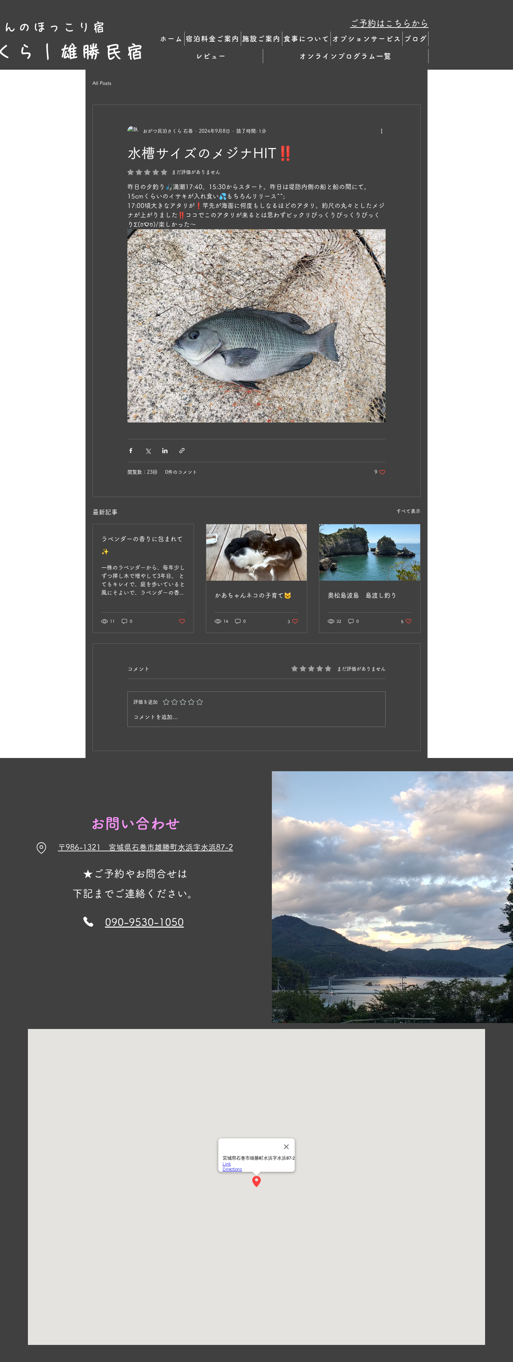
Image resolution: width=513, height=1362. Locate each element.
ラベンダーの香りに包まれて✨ (142, 545)
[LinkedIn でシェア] (165, 450)
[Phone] (88, 922)
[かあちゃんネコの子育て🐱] (256, 552)
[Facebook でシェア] (130, 450)
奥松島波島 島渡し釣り (362, 595)
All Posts (101, 83)
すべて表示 (408, 511)
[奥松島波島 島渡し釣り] (369, 552)
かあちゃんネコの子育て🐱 (253, 595)
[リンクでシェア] (182, 450)
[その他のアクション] (381, 131)
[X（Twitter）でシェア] (147, 450)
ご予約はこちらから (389, 23)
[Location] (42, 848)
